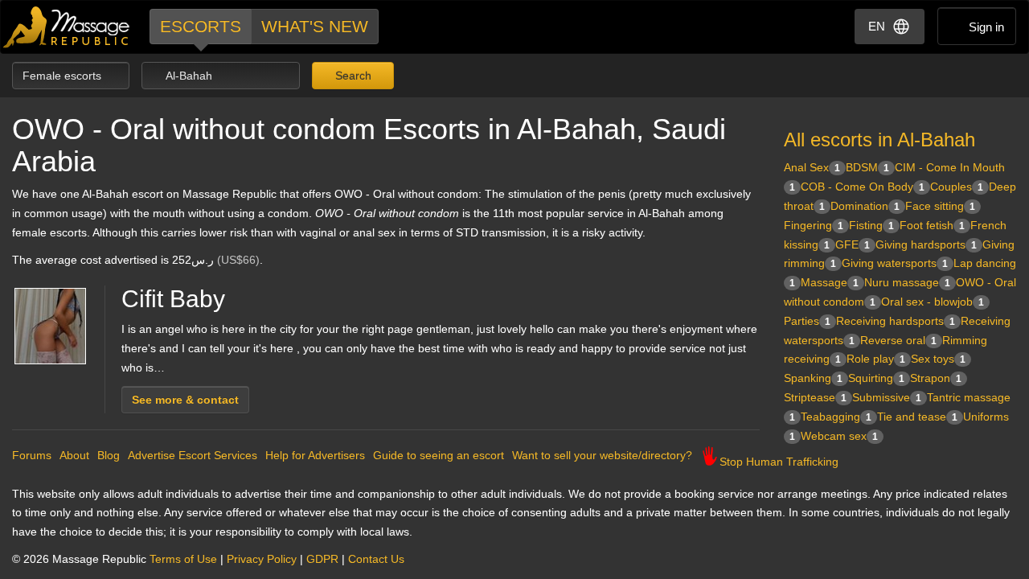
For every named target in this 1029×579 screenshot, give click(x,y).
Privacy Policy (262, 558)
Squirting (876, 378)
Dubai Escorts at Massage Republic (67, 27)
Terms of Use (183, 558)
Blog (108, 455)
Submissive (886, 397)
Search (351, 75)
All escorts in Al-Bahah (879, 139)
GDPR (322, 558)
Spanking (813, 378)
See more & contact (185, 399)
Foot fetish (932, 225)
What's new (314, 26)
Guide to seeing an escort (438, 455)
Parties (807, 320)
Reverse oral (898, 340)
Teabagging (836, 416)
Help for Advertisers (315, 455)
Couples (956, 186)
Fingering (813, 225)
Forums (31, 455)
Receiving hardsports (895, 320)
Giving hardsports (926, 244)
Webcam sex (839, 435)
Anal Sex (812, 167)
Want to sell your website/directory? (602, 455)
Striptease (815, 397)
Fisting (871, 225)
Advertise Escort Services (192, 455)
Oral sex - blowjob (932, 301)
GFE (852, 244)
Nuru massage (907, 282)
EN (876, 26)
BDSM (867, 167)
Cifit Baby (173, 298)
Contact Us (376, 558)
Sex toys (938, 358)
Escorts (200, 26)
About (74, 455)
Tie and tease (917, 416)
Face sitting (940, 205)
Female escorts (64, 75)
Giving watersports (895, 263)
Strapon (935, 378)
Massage (830, 282)
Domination (865, 205)
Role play (876, 358)
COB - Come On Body (862, 186)
